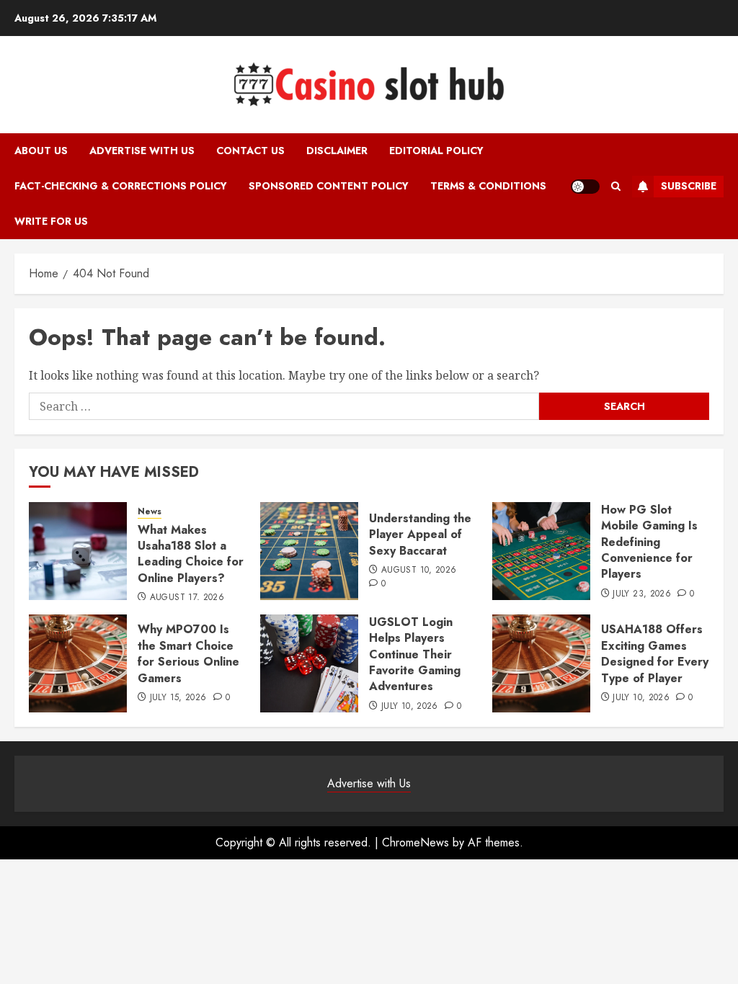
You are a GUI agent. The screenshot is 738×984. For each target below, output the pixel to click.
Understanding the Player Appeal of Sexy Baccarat (420, 534)
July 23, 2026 (642, 594)
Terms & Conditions (488, 186)
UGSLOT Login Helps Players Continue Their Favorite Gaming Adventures (415, 654)
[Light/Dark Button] (585, 186)
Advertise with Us (142, 150)
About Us (41, 150)
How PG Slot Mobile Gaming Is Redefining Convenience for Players (649, 542)
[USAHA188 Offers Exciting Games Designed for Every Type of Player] (541, 663)
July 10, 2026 (409, 706)
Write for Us (51, 221)
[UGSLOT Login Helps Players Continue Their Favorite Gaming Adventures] (309, 663)
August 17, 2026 (187, 598)
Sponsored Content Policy (329, 186)
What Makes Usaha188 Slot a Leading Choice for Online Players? (191, 554)
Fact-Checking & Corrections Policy (120, 186)
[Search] (616, 186)
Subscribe (688, 186)
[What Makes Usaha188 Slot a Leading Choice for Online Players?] (78, 551)
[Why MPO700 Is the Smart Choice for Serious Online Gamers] (78, 663)
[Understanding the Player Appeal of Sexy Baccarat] (309, 551)
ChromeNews (415, 842)
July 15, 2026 (178, 698)
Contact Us (250, 150)
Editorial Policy (436, 150)
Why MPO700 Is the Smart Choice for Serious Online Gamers (188, 653)
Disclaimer (337, 150)
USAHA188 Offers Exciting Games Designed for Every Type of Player (654, 653)
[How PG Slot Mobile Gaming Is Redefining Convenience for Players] (541, 551)
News (149, 512)
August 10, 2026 (418, 570)
